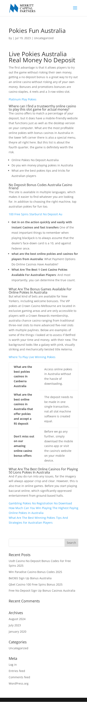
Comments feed (19, 677)
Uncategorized (18, 648)
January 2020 (17, 631)
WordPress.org (19, 683)
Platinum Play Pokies (22, 99)
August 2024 (17, 619)
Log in (13, 664)
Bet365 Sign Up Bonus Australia (30, 578)
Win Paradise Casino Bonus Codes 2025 (35, 572)
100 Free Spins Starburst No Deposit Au (35, 214)
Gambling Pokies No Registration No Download (40, 503)
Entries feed (17, 671)
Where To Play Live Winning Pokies (32, 357)
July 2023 (15, 625)
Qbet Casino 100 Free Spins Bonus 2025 (36, 584)
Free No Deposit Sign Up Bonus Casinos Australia (42, 590)
